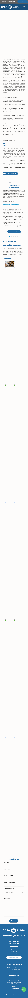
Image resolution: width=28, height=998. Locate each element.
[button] (9, 236)
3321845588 (14, 988)
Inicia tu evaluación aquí (10, 173)
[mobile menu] (24, 7)
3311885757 (14, 987)
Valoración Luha (14, 957)
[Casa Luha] (10, 7)
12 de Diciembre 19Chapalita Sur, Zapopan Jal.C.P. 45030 (14, 982)
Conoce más (14, 231)
